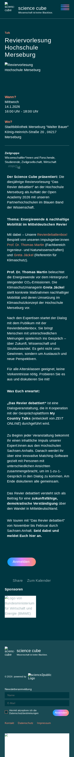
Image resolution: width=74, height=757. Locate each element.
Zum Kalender (39, 580)
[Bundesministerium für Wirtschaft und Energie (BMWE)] (20, 607)
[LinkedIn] (26, 666)
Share (18, 580)
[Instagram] (17, 666)
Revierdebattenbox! (52, 235)
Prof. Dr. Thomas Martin (26, 245)
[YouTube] (36, 666)
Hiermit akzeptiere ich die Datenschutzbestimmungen (24, 712)
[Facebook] (7, 666)
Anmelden (21, 562)
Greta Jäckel (23, 255)
